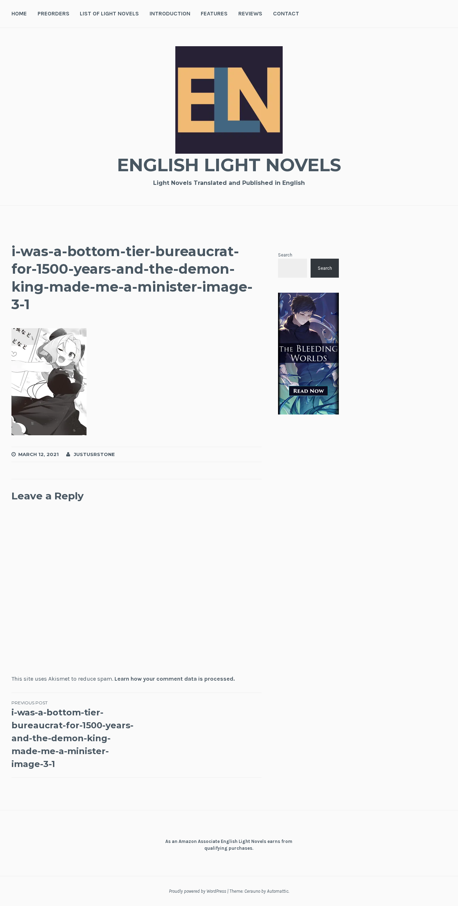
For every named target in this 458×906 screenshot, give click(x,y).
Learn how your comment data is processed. (174, 678)
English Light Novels (229, 165)
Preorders (53, 13)
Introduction (170, 13)
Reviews (250, 13)
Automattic (277, 891)
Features (214, 13)
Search (285, 255)
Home (19, 13)
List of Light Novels (109, 13)
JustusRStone (94, 454)
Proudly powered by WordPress (197, 891)
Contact (286, 13)
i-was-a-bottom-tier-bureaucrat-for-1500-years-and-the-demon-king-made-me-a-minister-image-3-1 (72, 734)
